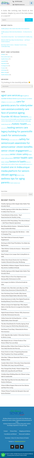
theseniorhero (29, 164)
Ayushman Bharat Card (23, 98)
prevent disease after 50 (14, 139)
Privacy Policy (13, 431)
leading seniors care (17, 127)
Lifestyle (3, 54)
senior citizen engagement (15, 150)
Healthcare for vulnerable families (16, 121)
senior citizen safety (19, 154)
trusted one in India (11, 167)
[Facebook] (12, 447)
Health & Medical (5, 74)
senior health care (23, 157)
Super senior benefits (20, 164)
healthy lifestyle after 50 (6, 124)
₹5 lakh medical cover (14, 183)
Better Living (4, 72)
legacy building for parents (15, 131)
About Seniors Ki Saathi (23, 438)
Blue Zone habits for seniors (10, 102)
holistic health (19, 123)
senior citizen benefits (20, 146)
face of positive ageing (13, 112)
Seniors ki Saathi (17, 161)
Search (30, 194)
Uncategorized (4, 65)
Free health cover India (16, 119)
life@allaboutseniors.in (20, 441)
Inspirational (4, 63)
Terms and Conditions (24, 434)
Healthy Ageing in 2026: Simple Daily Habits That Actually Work (15, 28)
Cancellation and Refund (10, 434)
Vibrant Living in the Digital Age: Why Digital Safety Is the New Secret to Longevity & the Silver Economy (15, 307)
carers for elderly (18, 105)
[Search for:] (12, 19)
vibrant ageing (9, 174)
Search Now (4, 191)
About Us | (14, 438)
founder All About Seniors (14, 116)
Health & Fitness (5, 59)
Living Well (3, 61)
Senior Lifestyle (5, 162)
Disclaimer (7, 438)
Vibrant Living (20, 175)
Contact (6, 431)
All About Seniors (12, 98)
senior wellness (11, 164)
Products (3, 68)
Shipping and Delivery (24, 431)
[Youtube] (22, 447)
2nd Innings (3, 70)
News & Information (5, 56)
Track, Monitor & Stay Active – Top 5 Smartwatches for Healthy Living (16, 36)
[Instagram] (17, 447)
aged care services (10, 95)
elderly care (23, 109)
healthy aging (28, 121)
